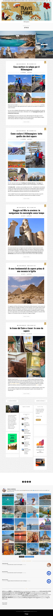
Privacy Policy (4, 602)
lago (29, 594)
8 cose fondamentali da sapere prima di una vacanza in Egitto (26, 49)
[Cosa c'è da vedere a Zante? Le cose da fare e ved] (8, 512)
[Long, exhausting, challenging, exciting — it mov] (20, 499)
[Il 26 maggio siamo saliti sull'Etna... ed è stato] (8, 524)
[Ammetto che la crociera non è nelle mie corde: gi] (33, 524)
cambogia (33, 591)
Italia (17, 35)
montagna (49, 594)
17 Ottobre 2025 (32, 207)
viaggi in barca (43, 597)
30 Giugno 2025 (32, 325)
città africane (37, 591)
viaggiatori (38, 597)
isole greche (13, 594)
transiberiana (19, 597)
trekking (24, 597)
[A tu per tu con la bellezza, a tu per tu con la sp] (20, 512)
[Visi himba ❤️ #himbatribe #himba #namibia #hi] (33, 537)
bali (21, 591)
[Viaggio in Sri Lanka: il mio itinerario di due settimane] (23, 443)
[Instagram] (25, 482)
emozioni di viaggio (40, 593)
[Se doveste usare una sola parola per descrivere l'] (20, 549)
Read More (18, 44)
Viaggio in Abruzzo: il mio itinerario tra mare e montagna (17, 580)
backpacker (17, 591)
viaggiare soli (31, 597)
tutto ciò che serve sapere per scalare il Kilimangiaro (29, 104)
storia (36, 596)
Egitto (23, 215)
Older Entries (12, 400)
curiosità (33, 593)
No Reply (30, 72)
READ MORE (27, 121)
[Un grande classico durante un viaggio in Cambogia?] (8, 537)
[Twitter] (28, 482)
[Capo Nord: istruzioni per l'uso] (23, 418)
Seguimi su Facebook (26, 406)
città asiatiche (43, 591)
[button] (20, 84)
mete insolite (39, 594)
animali (7, 591)
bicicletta (26, 591)
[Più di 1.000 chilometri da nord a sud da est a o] (45, 499)
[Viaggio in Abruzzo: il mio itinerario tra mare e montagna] (23, 430)
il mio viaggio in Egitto (15, 383)
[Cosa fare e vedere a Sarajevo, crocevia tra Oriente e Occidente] (23, 449)
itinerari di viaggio (23, 594)
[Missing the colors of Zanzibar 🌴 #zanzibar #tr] (8, 499)
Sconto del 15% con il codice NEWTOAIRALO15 (40, 451)
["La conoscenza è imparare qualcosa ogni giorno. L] (45, 524)
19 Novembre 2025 (32, 64)
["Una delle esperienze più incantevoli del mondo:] (45, 549)
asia (9, 591)
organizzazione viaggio (16, 596)
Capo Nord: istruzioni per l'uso (26, 418)
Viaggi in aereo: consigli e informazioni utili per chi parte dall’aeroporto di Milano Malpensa (44, 48)
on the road (8, 596)
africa (3, 591)
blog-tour (29, 591)
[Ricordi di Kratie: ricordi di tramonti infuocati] (20, 537)
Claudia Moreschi (16, 42)
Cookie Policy (4, 604)
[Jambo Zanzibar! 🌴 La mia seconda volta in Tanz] (33, 499)
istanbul (17, 594)
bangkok (23, 591)
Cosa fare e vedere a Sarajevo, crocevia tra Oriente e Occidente (27, 451)
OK (49, 0)
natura (4, 596)
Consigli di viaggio (44, 44)
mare (35, 594)
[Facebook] (23, 482)
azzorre (13, 591)
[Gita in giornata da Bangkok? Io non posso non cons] (45, 537)
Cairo (37, 384)
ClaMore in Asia (12, 593)
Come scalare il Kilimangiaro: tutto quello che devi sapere (26, 135)
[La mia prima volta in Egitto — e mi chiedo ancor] (20, 524)
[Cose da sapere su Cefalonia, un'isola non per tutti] (23, 437)
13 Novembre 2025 (32, 130)
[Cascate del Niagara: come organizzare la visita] (23, 424)
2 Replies (30, 333)
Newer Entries (40, 400)
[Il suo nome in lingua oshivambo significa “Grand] (33, 549)
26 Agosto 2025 (32, 265)
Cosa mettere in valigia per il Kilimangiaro (26, 68)
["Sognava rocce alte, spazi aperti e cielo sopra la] (45, 512)
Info (47, 0)
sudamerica (15, 597)
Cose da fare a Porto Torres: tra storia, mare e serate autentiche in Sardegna (18, 39)
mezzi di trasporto (44, 594)
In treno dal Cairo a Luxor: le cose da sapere (26, 329)
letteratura (32, 594)
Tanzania (24, 72)
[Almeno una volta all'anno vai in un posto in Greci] (33, 512)
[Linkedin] (30, 482)
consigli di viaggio (24, 593)
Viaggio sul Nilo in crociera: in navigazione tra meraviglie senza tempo (8, 49)
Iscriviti (38, 419)
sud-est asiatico (7, 597)
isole (8, 594)
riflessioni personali (28, 596)
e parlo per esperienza (22, 379)
